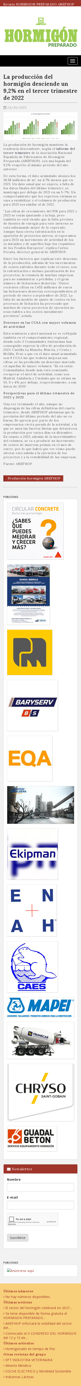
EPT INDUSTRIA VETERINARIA (29, 1360)
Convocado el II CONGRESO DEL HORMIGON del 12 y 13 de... (39, 1335)
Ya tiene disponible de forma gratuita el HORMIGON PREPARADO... (35, 1315)
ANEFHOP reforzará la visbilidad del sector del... (37, 1325)
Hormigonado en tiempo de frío (30, 1349)
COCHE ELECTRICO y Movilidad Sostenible (38, 1371)
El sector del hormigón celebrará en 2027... (38, 1308)
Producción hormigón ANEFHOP (34, 478)
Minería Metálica (18, 1365)
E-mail (12, 1197)
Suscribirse (17, 1237)
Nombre (14, 1179)
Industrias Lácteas (19, 1377)
